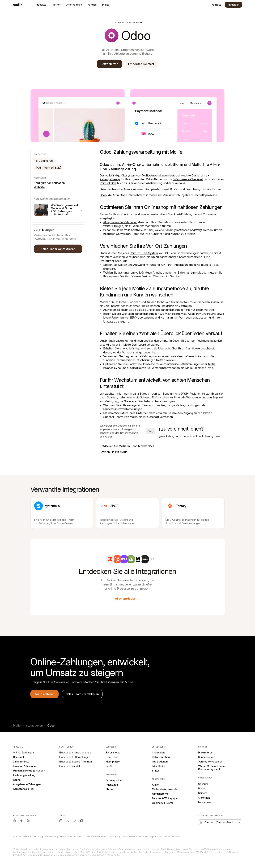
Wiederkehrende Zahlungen (29, 770)
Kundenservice (206, 757)
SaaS (109, 766)
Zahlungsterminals (189, 272)
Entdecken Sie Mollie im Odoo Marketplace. (127, 446)
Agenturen (112, 784)
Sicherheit (204, 797)
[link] (110, 559)
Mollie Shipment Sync (199, 368)
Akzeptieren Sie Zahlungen (120, 222)
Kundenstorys (160, 793)
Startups (111, 789)
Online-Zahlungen (23, 752)
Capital (17, 779)
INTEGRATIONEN (122, 22)
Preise (201, 788)
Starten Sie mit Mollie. (114, 452)
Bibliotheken (159, 766)
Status (156, 770)
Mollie (17, 725)
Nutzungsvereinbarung (46, 836)
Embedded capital (69, 766)
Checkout (18, 757)
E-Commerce (113, 752)
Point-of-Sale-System (144, 253)
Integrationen (34, 725)
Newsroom (204, 802)
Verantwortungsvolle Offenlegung (103, 836)
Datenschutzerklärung (71, 836)
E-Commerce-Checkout (188, 179)
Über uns (203, 783)
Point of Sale (108, 183)
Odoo (103, 195)
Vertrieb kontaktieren (210, 761)
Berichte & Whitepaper (165, 798)
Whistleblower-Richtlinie (135, 836)
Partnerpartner (114, 780)
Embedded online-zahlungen (75, 752)
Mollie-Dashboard (134, 344)
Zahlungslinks (21, 761)
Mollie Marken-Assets (164, 789)
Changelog (158, 752)
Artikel (155, 784)
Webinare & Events (162, 802)
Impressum (155, 836)
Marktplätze (113, 761)
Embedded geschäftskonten (75, 761)
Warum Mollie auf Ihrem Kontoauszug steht (212, 768)
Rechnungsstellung (24, 775)
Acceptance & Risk (23, 788)
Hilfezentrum (205, 752)
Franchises (112, 757)
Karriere (202, 792)
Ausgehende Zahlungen (27, 784)
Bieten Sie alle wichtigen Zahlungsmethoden (131, 313)
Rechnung (203, 340)
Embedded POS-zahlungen (74, 757)
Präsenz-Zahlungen (24, 766)
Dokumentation (161, 757)
